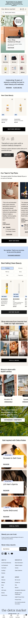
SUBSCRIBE (23, 549)
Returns (16, 587)
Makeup (7, 271)
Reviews (3, 573)
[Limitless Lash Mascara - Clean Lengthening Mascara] (19, 288)
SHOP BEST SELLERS (14, 312)
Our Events (3, 567)
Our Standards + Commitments (13, 420)
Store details (8, 401)
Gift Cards (3, 590)
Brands (3, 592)
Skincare (20, 268)
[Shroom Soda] (8, 106)
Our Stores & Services (6, 562)
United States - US (13, 613)
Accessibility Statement (20, 590)
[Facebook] (6, 554)
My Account (17, 579)
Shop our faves (14, 240)
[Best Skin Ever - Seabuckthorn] (7, 288)
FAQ (16, 585)
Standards (9, 87)
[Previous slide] (2, 32)
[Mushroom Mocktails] (20, 106)
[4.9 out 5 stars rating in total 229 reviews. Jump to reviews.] (4, 299)
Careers (16, 567)
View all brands (14, 360)
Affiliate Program (18, 565)
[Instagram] (2, 554)
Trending (7, 268)
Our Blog (3, 570)
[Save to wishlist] (12, 99)
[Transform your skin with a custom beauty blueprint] (14, 151)
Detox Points (4, 595)
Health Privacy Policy (19, 597)
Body (20, 271)
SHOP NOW (11, 47)
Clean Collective (18, 570)
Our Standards (4, 565)
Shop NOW (9, 234)
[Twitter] (9, 554)
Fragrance (20, 275)
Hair (7, 275)
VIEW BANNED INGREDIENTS (14, 255)
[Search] (3, 12)
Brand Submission (19, 562)
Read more (6, 464)
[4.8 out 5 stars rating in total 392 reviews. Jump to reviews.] (16, 299)
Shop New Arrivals (14, 129)
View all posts (14, 526)
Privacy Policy (18, 599)
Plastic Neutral (17, 87)
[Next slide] (26, 32)
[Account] (21, 9)
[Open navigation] (26, 9)
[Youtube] (12, 554)
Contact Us (17, 582)
